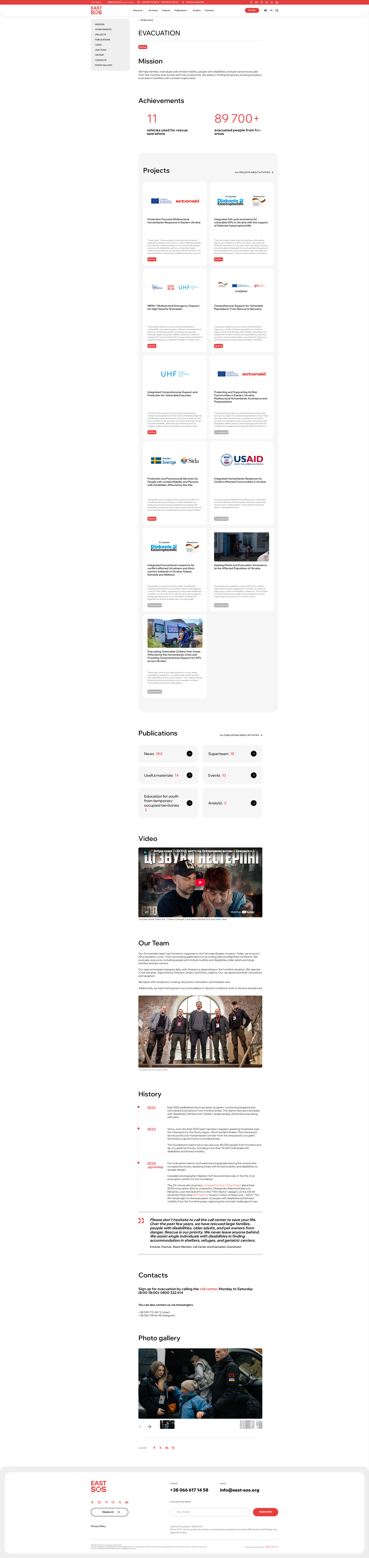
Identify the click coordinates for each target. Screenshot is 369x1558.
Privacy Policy (98, 1526)
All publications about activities (239, 735)
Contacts (209, 10)
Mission (99, 24)
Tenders (196, 10)
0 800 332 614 (114, 2)
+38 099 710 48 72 (150, 2)
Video (98, 45)
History (99, 55)
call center (208, 1289)
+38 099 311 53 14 (169, 2)
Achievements (103, 29)
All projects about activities (252, 172)
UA (271, 10)
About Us (137, 10)
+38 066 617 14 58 (189, 1490)
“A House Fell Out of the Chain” (222, 1185)
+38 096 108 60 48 (195, 2)
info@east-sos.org (239, 1490)
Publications (180, 10)
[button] (140, 1426)
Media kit (108, 1512)
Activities (153, 10)
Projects (166, 10)
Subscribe (265, 1511)
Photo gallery (103, 65)
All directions (147, 20)
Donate (252, 10)
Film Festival (200, 1195)
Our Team (100, 50)
